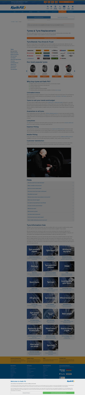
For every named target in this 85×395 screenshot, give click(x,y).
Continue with (58, 392)
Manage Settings (26, 392)
